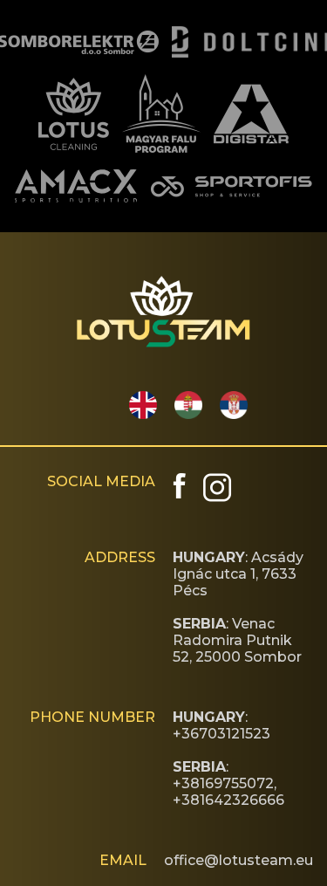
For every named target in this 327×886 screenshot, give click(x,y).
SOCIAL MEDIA (101, 481)
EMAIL (122, 860)
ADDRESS (120, 557)
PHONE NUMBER (92, 717)
